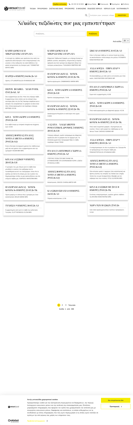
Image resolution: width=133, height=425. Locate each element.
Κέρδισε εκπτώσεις (59, 4)
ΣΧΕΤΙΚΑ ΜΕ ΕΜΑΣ (56, 8)
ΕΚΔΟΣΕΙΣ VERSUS (95, 8)
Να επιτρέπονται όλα (115, 400)
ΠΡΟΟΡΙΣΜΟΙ (42, 8)
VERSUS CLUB (109, 8)
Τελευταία (71, 305)
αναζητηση (122, 15)
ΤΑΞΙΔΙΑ (33, 8)
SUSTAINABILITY (122, 8)
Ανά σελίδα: (117, 41)
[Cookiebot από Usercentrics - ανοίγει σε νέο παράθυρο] (13, 421)
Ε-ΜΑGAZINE (81, 8)
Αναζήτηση (93, 34)
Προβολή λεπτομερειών (36, 421)
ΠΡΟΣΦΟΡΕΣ (70, 8)
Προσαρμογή (114, 406)
